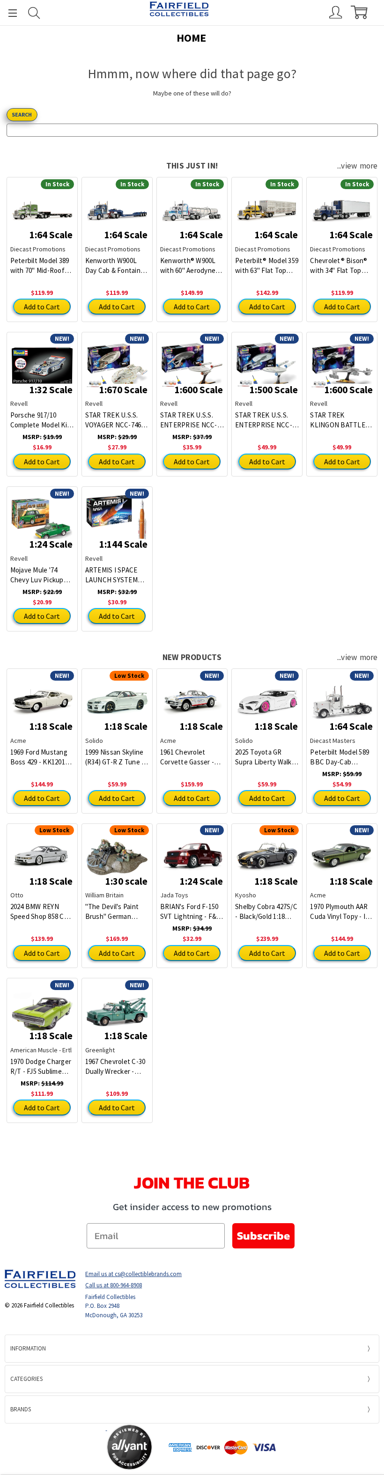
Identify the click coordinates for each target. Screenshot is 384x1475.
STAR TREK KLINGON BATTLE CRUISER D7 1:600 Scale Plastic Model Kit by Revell (339, 420)
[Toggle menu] (8, 13)
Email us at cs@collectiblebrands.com (133, 1274)
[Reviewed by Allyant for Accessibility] (129, 1447)
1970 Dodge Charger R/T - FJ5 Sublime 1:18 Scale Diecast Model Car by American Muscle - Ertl (41, 1066)
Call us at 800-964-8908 (113, 1285)
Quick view (42, 204)
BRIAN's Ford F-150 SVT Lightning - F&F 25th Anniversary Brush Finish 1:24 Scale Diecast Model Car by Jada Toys (190, 911)
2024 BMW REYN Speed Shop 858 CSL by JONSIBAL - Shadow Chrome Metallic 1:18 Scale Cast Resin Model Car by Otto (41, 911)
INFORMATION (28, 1348)
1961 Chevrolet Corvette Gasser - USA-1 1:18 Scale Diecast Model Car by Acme (192, 757)
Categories (26, 1379)
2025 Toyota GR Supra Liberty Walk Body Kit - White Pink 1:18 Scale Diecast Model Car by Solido (267, 757)
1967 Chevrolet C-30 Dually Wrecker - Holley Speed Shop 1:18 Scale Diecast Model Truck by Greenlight (115, 1066)
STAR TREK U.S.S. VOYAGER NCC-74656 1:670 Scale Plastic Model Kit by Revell (116, 420)
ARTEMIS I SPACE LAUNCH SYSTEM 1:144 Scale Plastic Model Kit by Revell (114, 575)
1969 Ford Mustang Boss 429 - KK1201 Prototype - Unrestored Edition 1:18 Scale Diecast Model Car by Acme (39, 757)
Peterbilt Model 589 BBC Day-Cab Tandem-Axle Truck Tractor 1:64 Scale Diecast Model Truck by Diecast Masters (341, 757)
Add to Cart (42, 306)
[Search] (34, 13)
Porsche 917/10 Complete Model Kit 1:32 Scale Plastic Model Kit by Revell (40, 420)
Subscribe (263, 1235)
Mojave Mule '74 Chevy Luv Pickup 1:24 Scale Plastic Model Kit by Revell (39, 575)
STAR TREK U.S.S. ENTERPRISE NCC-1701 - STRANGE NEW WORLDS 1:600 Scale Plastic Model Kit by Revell (190, 420)
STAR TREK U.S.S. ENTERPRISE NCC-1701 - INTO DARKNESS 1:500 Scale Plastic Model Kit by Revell (264, 420)
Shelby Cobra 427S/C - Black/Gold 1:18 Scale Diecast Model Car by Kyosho (266, 911)
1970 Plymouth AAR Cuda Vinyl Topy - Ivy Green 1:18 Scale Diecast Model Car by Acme (342, 911)
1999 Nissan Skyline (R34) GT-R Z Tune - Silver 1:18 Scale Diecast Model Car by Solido (117, 757)
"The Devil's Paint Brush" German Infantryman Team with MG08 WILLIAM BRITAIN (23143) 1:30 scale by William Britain (116, 911)
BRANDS (20, 1409)
